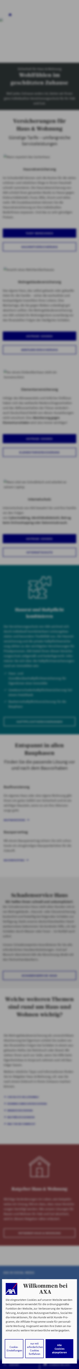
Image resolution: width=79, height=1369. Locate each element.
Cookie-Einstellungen (14, 1348)
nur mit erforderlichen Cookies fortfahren (35, 1349)
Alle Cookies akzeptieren (59, 1348)
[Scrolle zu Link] (11, 1289)
